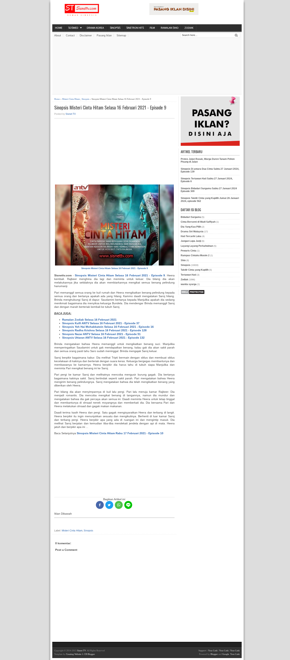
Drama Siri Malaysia (192, 231)
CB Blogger (89, 654)
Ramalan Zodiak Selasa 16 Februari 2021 (89, 319)
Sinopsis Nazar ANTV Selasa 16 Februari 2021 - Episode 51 (101, 334)
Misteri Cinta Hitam (71, 99)
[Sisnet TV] (81, 13)
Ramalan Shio (170, 27)
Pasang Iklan (104, 35)
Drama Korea (95, 27)
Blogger (214, 654)
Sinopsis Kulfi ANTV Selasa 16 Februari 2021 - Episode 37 (100, 323)
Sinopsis (115, 27)
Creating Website (73, 654)
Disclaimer (86, 35)
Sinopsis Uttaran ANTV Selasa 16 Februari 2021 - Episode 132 (103, 337)
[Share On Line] (128, 505)
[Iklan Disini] (173, 14)
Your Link (213, 650)
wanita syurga (188, 284)
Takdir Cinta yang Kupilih (195, 269)
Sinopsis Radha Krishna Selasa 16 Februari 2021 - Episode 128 (104, 330)
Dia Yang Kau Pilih (191, 226)
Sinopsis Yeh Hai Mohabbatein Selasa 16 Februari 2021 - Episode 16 (108, 326)
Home (58, 27)
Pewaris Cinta (188, 250)
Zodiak (188, 27)
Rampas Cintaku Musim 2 (195, 255)
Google (225, 654)
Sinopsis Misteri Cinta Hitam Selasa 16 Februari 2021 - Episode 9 (110, 107)
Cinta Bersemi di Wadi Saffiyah (198, 221)
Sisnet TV (70, 114)
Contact (70, 35)
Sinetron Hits (135, 27)
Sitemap (121, 35)
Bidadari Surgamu (191, 217)
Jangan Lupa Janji (191, 241)
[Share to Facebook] (100, 505)
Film (152, 27)
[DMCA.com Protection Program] (193, 293)
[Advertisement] (147, 66)
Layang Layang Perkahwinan (197, 246)
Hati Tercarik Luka (191, 236)
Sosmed (73, 27)
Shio (183, 260)
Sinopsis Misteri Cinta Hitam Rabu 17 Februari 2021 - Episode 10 (120, 433)
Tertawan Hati (188, 274)
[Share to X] (109, 505)
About (57, 35)
